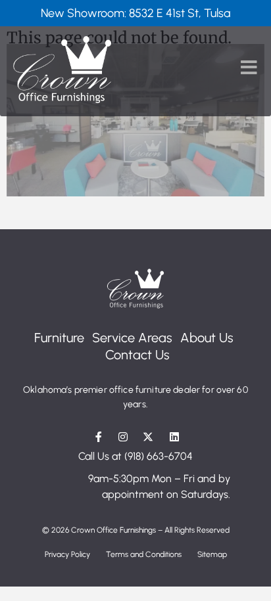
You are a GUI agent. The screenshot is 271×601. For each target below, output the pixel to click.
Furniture (59, 337)
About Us (207, 337)
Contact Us (137, 355)
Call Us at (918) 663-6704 (135, 456)
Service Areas (132, 337)
